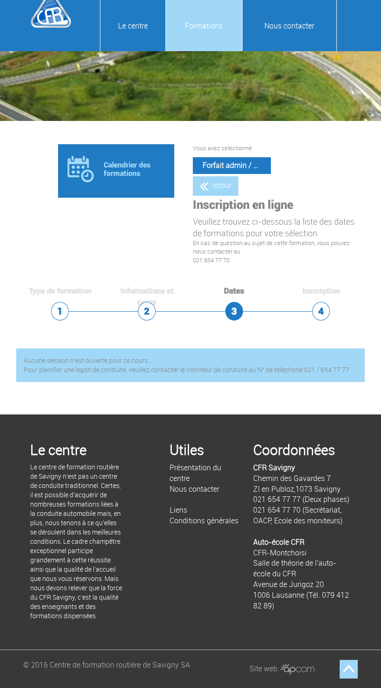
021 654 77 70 (277, 510)
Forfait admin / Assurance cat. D (237, 165)
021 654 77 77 (277, 499)
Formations (204, 25)
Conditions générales (204, 520)
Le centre (133, 25)
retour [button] (220, 185)
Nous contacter (289, 25)
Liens (178, 510)
